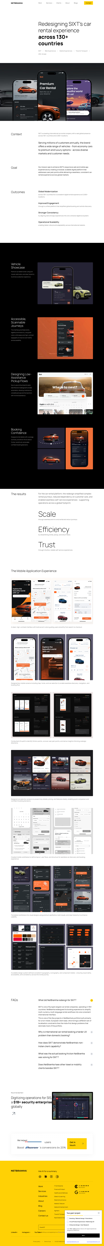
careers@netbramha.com (73, 1242)
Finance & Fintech (59, 1189)
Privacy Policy (61, 1232)
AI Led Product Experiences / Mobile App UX (81, 1221)
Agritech (56, 1211)
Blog (40, 1206)
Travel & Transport (59, 1214)
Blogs (76, 3)
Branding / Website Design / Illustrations (80, 1218)
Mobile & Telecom (59, 1203)
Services (49, 3)
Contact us (43, 1215)
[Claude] (45, 1176)
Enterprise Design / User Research (79, 1225)
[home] (17, 3)
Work (40, 3)
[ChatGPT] (40, 1176)
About (67, 3)
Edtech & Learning (59, 1196)
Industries (42, 1196)
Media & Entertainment (61, 1207)
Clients (58, 3)
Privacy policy (36, 1241)
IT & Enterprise (58, 1186)
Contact (88, 3)
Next (83, 1235)
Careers (42, 1210)
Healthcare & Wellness (61, 1193)
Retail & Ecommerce (60, 1200)
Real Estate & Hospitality (61, 1218)
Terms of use (47, 1241)
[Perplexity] (51, 1176)
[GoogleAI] (57, 1176)
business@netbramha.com (93, 1242)
